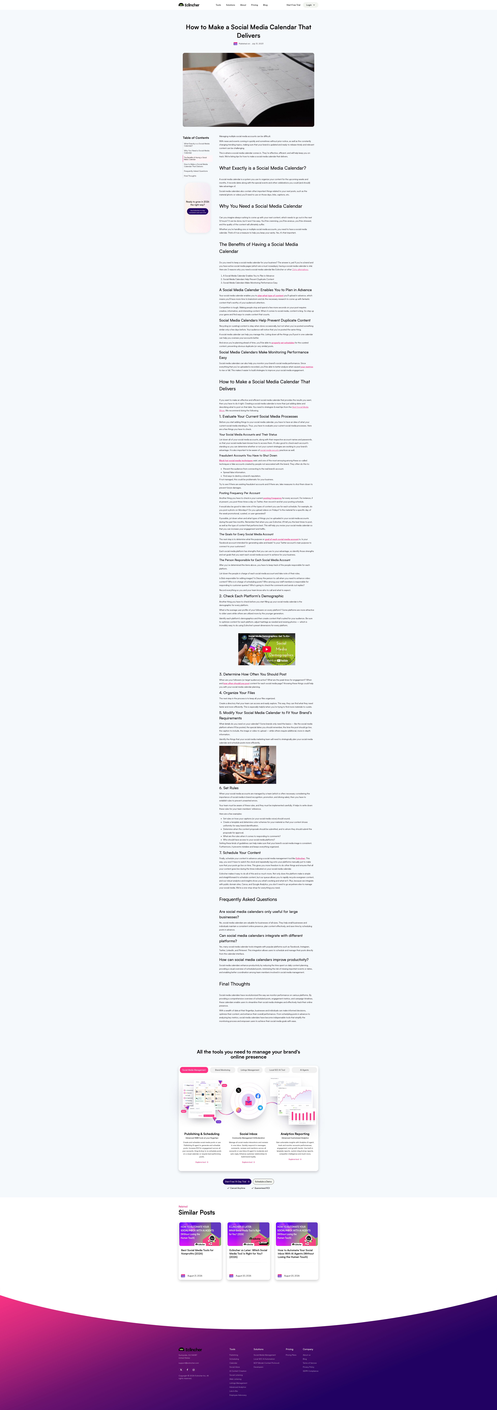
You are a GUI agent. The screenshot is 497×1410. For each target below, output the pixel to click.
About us (306, 1355)
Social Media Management (265, 1355)
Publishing (233, 1355)
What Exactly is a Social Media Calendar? (197, 144)
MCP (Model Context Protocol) (266, 1363)
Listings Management (238, 1383)
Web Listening (235, 1379)
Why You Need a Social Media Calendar (196, 151)
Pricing (254, 5)
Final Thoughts (190, 176)
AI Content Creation (237, 1371)
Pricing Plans (291, 1355)
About (243, 5)
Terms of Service (310, 1363)
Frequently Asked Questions (196, 171)
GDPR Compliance (310, 1371)
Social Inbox (234, 1367)
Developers (258, 1367)
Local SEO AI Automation (264, 1359)
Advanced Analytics (237, 1387)
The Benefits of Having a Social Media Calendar (195, 158)
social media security (269, 450)
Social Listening (236, 1375)
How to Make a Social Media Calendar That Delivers (196, 165)
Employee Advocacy (238, 1395)
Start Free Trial (293, 5)
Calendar (233, 1363)
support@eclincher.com (189, 1363)
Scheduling (234, 1359)
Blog (265, 5)
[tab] (194, 1070)
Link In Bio (233, 1391)
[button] (218, 5)
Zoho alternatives (300, 269)
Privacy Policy (308, 1367)
